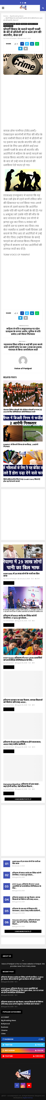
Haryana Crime (32, 24)
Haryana (24, 24)
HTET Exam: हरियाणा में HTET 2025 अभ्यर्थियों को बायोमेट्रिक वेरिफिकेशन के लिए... (22, 659)
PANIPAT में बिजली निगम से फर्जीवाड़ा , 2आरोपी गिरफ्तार (20, 445)
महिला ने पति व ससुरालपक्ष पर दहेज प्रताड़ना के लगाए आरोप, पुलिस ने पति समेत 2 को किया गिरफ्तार (23, 331)
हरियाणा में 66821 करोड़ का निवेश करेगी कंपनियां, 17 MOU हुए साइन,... (20, 616)
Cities (3, 1033)
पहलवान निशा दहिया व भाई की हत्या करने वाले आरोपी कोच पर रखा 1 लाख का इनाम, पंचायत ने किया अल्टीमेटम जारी (23, 347)
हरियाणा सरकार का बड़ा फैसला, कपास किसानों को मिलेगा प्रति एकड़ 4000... (22, 701)
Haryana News (8, 26)
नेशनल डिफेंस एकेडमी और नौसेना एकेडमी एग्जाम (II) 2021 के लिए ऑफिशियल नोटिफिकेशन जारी (22, 411)
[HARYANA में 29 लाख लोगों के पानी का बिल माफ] (23, 557)
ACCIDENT (5, 1017)
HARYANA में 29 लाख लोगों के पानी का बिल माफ (21, 574)
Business (4, 1027)
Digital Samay (28, 1098)
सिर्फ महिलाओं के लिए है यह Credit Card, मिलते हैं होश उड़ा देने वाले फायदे (21, 480)
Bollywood (5, 1024)
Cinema (4, 1030)
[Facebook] (17, 1085)
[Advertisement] (23, 103)
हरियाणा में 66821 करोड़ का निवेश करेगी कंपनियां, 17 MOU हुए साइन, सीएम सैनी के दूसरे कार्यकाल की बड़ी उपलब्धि (22, 978)
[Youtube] (29, 1085)
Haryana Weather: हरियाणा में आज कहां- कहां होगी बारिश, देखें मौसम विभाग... (21, 785)
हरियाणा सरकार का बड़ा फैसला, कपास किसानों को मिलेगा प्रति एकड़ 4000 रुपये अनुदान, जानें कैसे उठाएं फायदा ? (22, 1003)
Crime (18, 24)
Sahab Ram (9, 621)
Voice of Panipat (11, 38)
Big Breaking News (9, 24)
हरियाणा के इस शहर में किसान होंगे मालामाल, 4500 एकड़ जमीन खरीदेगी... (22, 743)
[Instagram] (23, 1085)
